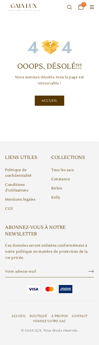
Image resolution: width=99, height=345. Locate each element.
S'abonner (89, 271)
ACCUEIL (49, 101)
